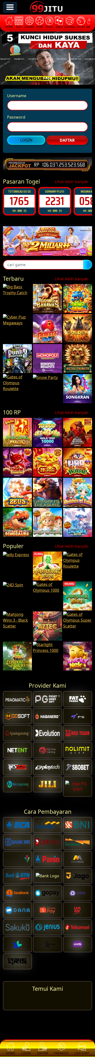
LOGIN (26, 140)
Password (16, 117)
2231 (19, 201)
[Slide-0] (47, 78)
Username (16, 95)
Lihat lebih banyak (72, 181)
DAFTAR (67, 140)
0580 (55, 201)
